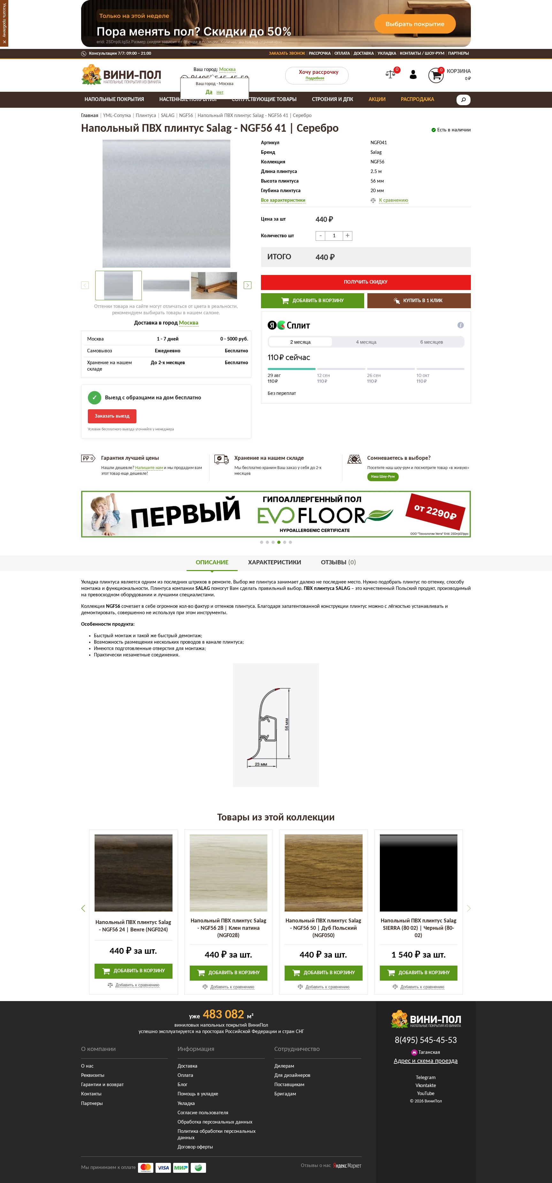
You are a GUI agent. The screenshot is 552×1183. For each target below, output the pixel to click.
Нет (220, 92)
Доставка (364, 53)
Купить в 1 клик (422, 300)
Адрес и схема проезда (426, 1061)
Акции (377, 99)
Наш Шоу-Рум (383, 477)
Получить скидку (365, 282)
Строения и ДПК (332, 99)
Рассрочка (320, 53)
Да (209, 92)
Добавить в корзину (317, 300)
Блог (183, 1084)
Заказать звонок (287, 53)
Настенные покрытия (188, 99)
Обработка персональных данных (215, 1122)
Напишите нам (149, 468)
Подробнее (315, 78)
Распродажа (417, 99)
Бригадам (285, 1094)
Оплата (342, 53)
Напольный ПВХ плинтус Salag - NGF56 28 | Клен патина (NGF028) (228, 928)
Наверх (532, 1173)
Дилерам (284, 1066)
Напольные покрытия (114, 99)
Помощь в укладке (198, 1094)
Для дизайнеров (292, 1075)
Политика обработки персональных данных (217, 1134)
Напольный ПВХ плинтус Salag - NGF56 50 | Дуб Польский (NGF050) (323, 928)
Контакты (91, 1094)
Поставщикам (289, 1084)
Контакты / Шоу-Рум (422, 53)
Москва (227, 69)
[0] (390, 74)
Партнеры (458, 53)
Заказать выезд (112, 416)
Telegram (426, 1077)
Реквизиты (92, 1075)
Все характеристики (283, 200)
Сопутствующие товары (264, 99)
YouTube (425, 1093)
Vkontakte (426, 1085)
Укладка (387, 53)
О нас (87, 1066)
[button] (247, 285)
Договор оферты (195, 1147)
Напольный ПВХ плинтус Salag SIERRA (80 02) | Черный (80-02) (418, 928)
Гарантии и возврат (102, 1084)
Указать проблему (4, 20)
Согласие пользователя (203, 1113)
